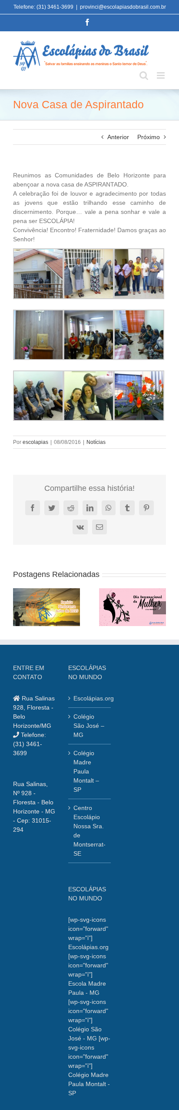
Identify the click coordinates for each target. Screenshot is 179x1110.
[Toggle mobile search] (143, 75)
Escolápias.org (89, 698)
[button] (19, 607)
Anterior (118, 136)
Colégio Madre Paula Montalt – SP (86, 771)
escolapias (35, 442)
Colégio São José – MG (88, 725)
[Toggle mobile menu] (161, 75)
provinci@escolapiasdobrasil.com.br (123, 7)
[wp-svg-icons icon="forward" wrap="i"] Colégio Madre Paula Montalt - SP (89, 1066)
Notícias (96, 442)
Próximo (148, 136)
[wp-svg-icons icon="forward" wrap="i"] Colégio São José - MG (88, 1020)
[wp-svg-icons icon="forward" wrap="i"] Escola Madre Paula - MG (88, 974)
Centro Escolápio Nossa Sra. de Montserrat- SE (89, 830)
